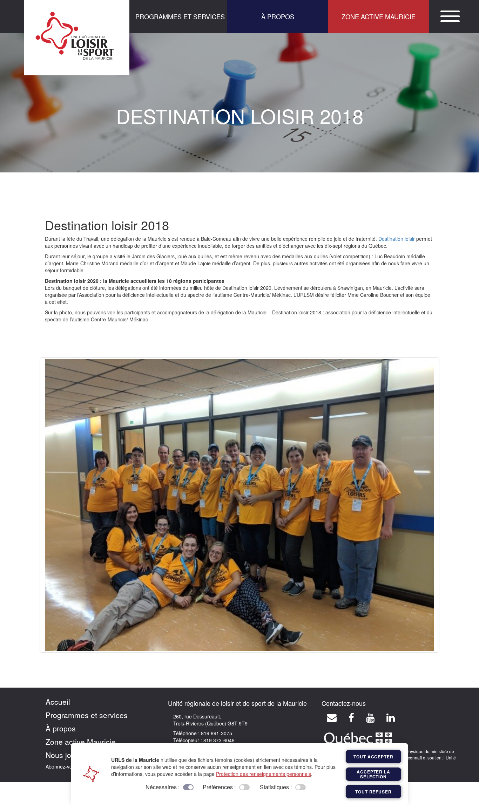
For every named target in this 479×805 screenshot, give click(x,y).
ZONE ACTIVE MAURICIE (379, 16)
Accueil (58, 701)
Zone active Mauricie (81, 741)
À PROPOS (277, 16)
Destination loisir (396, 238)
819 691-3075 (216, 733)
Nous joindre (67, 755)
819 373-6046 (218, 740)
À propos (61, 728)
